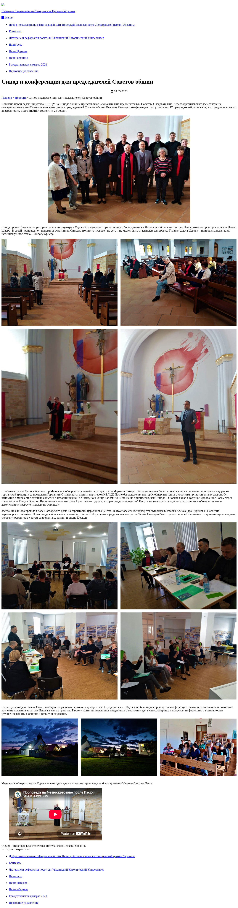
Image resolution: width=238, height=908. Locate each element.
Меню (8, 17)
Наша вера (15, 44)
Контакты (15, 31)
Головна (6, 97)
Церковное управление (23, 71)
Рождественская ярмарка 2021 (28, 64)
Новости (20, 97)
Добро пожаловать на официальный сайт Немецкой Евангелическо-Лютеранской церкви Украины (72, 24)
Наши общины (18, 57)
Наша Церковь (18, 51)
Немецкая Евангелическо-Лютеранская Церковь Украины (38, 11)
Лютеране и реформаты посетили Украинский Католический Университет (56, 37)
